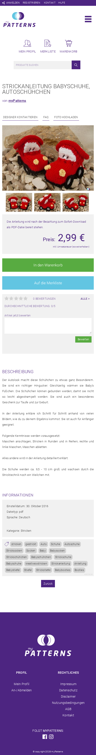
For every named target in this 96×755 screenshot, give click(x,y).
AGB (68, 709)
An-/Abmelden (21, 690)
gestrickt (30, 544)
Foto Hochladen (66, 117)
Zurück (48, 583)
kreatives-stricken (36, 563)
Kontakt (50, 3)
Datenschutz (68, 690)
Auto (44, 544)
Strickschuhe (63, 557)
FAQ (45, 117)
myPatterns (17, 101)
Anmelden (13, 3)
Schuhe (55, 544)
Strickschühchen (16, 557)
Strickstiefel (43, 570)
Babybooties (62, 570)
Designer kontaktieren (20, 117)
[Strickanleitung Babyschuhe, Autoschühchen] (48, 189)
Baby (43, 550)
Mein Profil (21, 684)
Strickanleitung (60, 563)
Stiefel (28, 570)
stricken (16, 544)
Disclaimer (68, 696)
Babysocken (57, 550)
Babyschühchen (41, 557)
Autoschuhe (72, 544)
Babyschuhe (13, 563)
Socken (30, 550)
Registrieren (31, 3)
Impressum (68, 684)
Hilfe (61, 3)
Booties (79, 570)
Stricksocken (14, 550)
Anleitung (80, 563)
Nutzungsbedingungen (68, 703)
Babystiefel (13, 570)
